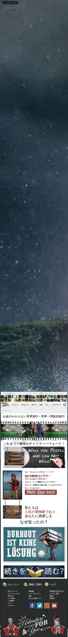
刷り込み (56, 393)
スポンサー (35, 393)
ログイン (62, 393)
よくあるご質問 (54, 593)
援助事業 (41, 393)
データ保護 (11, 598)
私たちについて (25, 404)
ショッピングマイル (55, 404)
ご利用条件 (11, 601)
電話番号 (52, 598)
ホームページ (15, 404)
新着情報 (31, 591)
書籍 (46, 393)
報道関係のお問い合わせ (56, 591)
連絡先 (51, 393)
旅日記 (40, 404)
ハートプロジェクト (35, 593)
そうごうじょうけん (14, 593)
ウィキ (46, 404)
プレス (29, 393)
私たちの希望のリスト (35, 598)
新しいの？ (34, 404)
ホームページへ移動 (10, 3)
